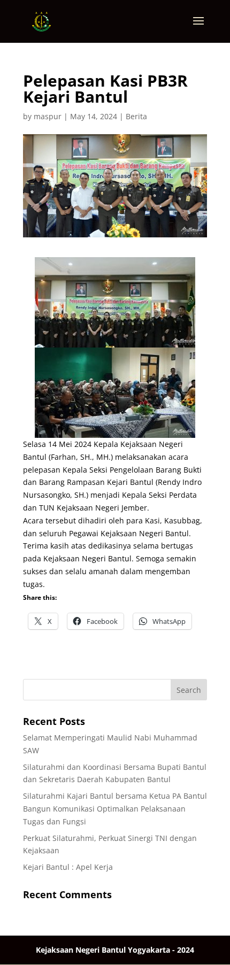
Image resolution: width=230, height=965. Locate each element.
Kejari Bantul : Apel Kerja (68, 867)
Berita (136, 116)
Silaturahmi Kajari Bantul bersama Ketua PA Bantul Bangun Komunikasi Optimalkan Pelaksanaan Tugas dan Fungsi (115, 809)
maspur (48, 116)
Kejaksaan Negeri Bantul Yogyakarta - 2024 (115, 950)
